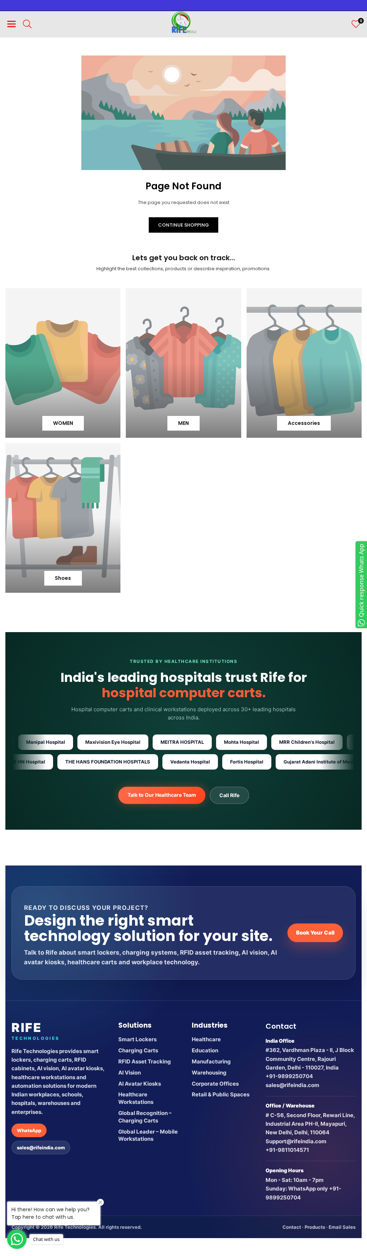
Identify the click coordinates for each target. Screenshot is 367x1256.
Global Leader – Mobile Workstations (148, 1135)
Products (315, 1227)
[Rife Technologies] (184, 23)
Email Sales (342, 1227)
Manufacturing (211, 1061)
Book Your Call (315, 932)
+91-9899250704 (289, 1076)
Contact (291, 1227)
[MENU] (11, 24)
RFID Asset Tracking (144, 1061)
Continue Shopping (183, 225)
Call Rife (229, 795)
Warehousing (209, 1072)
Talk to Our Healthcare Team (162, 795)
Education (205, 1050)
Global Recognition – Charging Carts (145, 1117)
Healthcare (206, 1039)
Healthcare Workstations (135, 1098)
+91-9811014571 (287, 1149)
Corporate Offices (215, 1083)
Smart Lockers (137, 1039)
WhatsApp (29, 1130)
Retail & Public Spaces (220, 1094)
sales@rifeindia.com (41, 1147)
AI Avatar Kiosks (139, 1083)
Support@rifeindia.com (296, 1141)
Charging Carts (138, 1050)
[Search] (27, 24)
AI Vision (129, 1072)
